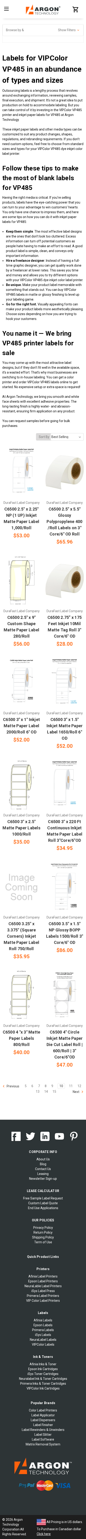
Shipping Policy (43, 1237)
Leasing (43, 1174)
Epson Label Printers (43, 1281)
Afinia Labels (43, 1320)
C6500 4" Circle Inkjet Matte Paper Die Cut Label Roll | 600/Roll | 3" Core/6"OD (65, 1044)
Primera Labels (43, 1330)
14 (46, 1091)
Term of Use (43, 1242)
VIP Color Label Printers (43, 1300)
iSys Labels (43, 1335)
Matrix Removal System (43, 1444)
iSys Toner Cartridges (43, 1374)
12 (79, 1086)
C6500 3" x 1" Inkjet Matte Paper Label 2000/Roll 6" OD (21, 725)
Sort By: (44, 437)
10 (61, 1086)
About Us (43, 1159)
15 (54, 1091)
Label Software (43, 1439)
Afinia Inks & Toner (43, 1364)
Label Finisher (43, 1425)
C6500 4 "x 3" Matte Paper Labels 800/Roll (21, 1038)
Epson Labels (43, 1325)
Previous (12, 1086)
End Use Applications (43, 1208)
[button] (43, 30)
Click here (44, 1534)
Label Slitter (43, 1434)
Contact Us (43, 1169)
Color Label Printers (43, 1410)
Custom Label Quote (43, 1203)
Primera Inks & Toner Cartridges (43, 1383)
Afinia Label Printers (43, 1276)
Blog (43, 1164)
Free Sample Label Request (43, 1198)
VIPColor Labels (43, 1344)
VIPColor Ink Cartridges (43, 1388)
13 (37, 1091)
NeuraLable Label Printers (43, 1286)
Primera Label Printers (43, 1296)
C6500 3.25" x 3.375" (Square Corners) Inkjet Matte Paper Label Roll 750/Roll (21, 936)
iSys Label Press (43, 1291)
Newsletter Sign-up (43, 1178)
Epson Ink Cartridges (43, 1369)
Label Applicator (43, 1415)
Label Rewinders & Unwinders (43, 1430)
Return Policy (43, 1232)
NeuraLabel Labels (43, 1339)
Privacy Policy (43, 1227)
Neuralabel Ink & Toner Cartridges (43, 1379)
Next (76, 1092)
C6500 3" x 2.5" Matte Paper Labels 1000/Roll (21, 827)
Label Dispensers (43, 1420)
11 (71, 1086)
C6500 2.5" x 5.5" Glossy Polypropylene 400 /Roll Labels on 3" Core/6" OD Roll (64, 521)
